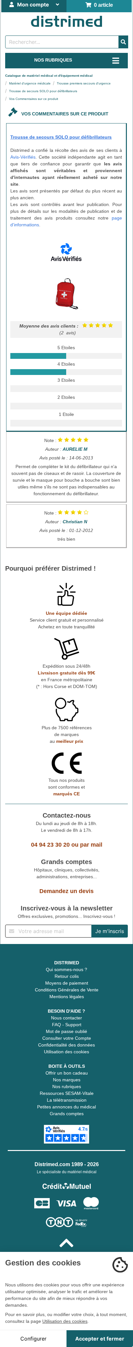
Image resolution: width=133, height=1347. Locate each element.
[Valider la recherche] (123, 41)
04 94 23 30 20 (50, 844)
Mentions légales (66, 996)
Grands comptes (67, 1113)
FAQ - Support (66, 1024)
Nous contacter (66, 1017)
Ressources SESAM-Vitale (67, 1093)
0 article (102, 5)
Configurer (33, 1338)
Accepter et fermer (99, 1338)
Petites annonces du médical (66, 1106)
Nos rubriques (66, 1086)
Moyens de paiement (66, 983)
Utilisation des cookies (66, 1051)
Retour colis (67, 976)
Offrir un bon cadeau (67, 1073)
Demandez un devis (66, 891)
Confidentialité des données (66, 1044)
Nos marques (66, 1079)
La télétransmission (67, 1100)
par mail (91, 844)
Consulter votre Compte (66, 1038)
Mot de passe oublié (66, 1031)
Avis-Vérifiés (23, 157)
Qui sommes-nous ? (66, 969)
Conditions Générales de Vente (66, 989)
